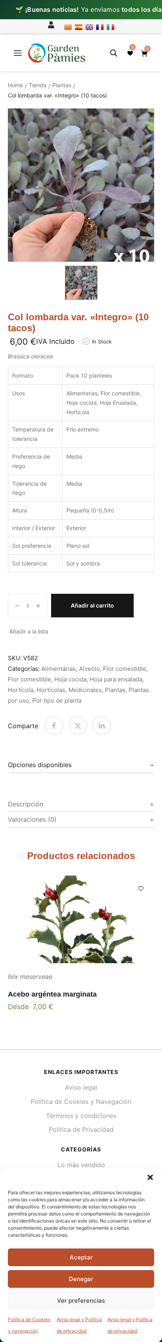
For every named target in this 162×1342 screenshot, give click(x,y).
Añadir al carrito (92, 605)
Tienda (37, 85)
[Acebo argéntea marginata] (81, 919)
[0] (130, 53)
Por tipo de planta (56, 700)
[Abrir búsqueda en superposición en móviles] (114, 53)
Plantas (61, 85)
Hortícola (20, 690)
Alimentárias (58, 668)
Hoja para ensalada (116, 679)
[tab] (81, 765)
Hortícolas (51, 690)
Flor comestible (124, 668)
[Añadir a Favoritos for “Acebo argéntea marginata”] (141, 888)
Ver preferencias (81, 1300)
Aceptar (81, 1257)
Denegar (81, 1279)
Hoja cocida (70, 679)
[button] (150, 1177)
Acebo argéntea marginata (52, 994)
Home (15, 85)
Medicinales (85, 690)
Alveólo (89, 668)
